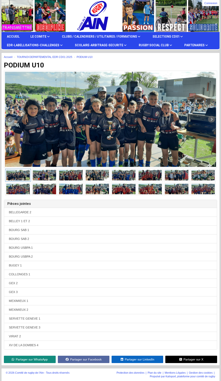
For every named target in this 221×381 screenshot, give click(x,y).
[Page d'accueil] (14, 16)
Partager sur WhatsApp (32, 359)
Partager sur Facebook (86, 359)
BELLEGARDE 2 (20, 212)
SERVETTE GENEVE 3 (24, 327)
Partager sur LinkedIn (139, 359)
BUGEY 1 (15, 265)
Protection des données (131, 372)
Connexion (210, 3)
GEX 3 (13, 292)
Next (211, 119)
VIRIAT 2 (15, 336)
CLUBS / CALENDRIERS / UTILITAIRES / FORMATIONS (100, 36)
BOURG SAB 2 (19, 239)
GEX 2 (13, 283)
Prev (9, 119)
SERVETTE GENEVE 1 (24, 318)
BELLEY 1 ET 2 (19, 221)
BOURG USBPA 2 (21, 256)
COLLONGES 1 (19, 274)
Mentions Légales (175, 372)
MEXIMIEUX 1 (18, 301)
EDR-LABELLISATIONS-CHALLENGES (33, 45)
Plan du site (155, 372)
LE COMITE (38, 36)
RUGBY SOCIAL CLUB (154, 45)
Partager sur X (193, 359)
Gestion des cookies (201, 372)
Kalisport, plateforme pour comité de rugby (190, 376)
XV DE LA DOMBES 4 (23, 345)
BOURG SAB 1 (19, 230)
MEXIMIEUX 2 (18, 309)
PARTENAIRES (194, 45)
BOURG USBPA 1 (21, 247)
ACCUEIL (13, 36)
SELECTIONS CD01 (166, 36)
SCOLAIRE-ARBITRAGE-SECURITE (99, 45)
